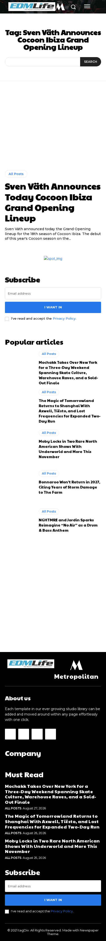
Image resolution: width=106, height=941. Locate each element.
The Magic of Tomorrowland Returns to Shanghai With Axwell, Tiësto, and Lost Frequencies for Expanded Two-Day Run (70, 411)
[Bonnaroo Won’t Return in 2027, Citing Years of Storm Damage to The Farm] (19, 482)
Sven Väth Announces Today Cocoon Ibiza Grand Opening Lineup (53, 202)
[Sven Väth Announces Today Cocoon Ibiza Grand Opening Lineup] (53, 129)
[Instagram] (23, 734)
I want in (53, 307)
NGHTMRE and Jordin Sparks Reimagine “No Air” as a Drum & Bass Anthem (68, 525)
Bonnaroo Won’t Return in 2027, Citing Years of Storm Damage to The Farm (69, 487)
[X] (37, 734)
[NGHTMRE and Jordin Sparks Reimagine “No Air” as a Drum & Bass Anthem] (19, 520)
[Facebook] (10, 734)
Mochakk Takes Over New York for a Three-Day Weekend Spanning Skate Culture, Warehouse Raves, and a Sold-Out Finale (68, 372)
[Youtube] (50, 734)
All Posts (16, 174)
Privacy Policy (64, 318)
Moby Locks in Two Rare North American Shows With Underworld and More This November (68, 449)
